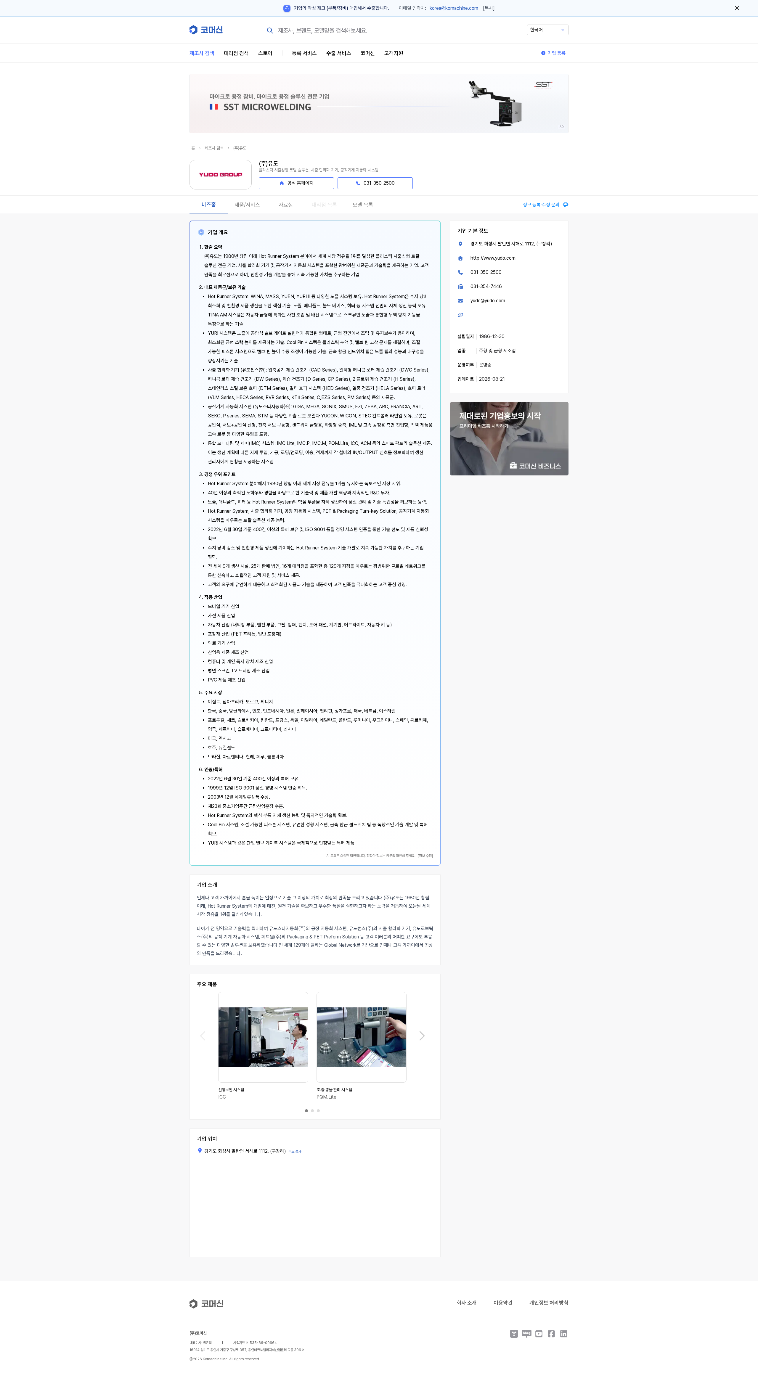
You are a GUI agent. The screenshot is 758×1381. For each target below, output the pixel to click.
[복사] (489, 8)
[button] (742, 1330)
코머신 (368, 53)
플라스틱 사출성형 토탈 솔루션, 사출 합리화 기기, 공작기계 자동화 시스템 (318, 170)
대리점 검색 (236, 53)
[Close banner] (737, 8)
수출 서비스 (338, 53)
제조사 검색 (202, 53)
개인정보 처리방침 (548, 1303)
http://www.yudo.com (492, 258)
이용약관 (503, 1303)
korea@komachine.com (454, 8)
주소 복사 (294, 1152)
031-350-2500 (486, 272)
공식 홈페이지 (301, 183)
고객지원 (393, 53)
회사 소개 (467, 1303)
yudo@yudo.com (487, 300)
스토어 (265, 53)
